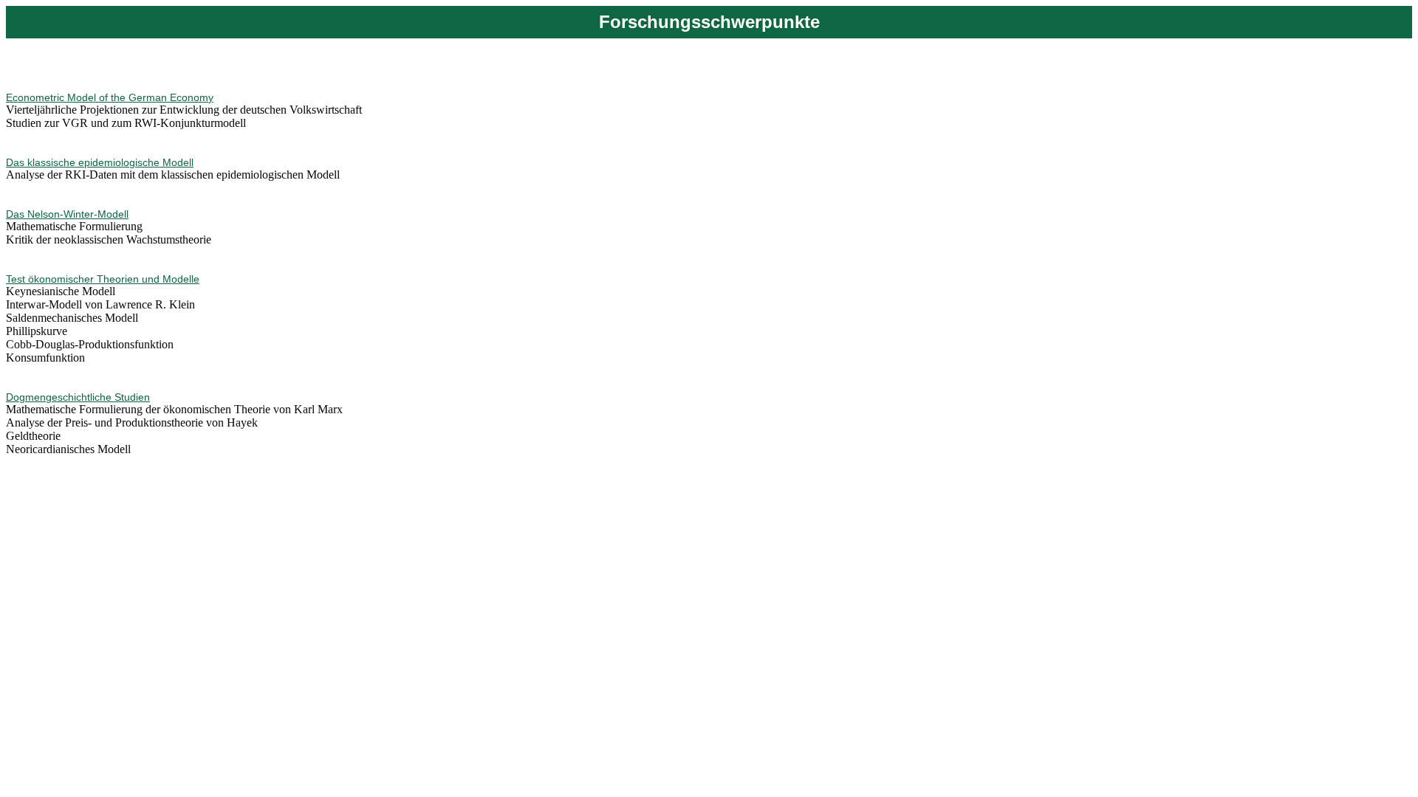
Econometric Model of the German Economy (109, 97)
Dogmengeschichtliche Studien (78, 397)
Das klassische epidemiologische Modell (99, 162)
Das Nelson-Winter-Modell (67, 214)
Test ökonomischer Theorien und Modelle (102, 279)
